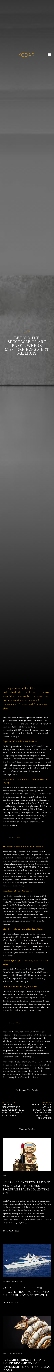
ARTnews (17, 838)
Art (27, 332)
